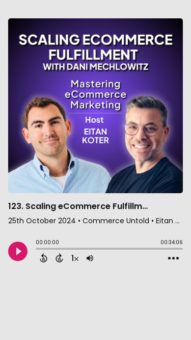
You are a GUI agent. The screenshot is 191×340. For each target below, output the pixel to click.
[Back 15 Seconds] (43, 258)
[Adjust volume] (90, 258)
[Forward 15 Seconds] (59, 258)
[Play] (18, 251)
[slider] (38, 250)
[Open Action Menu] (173, 258)
